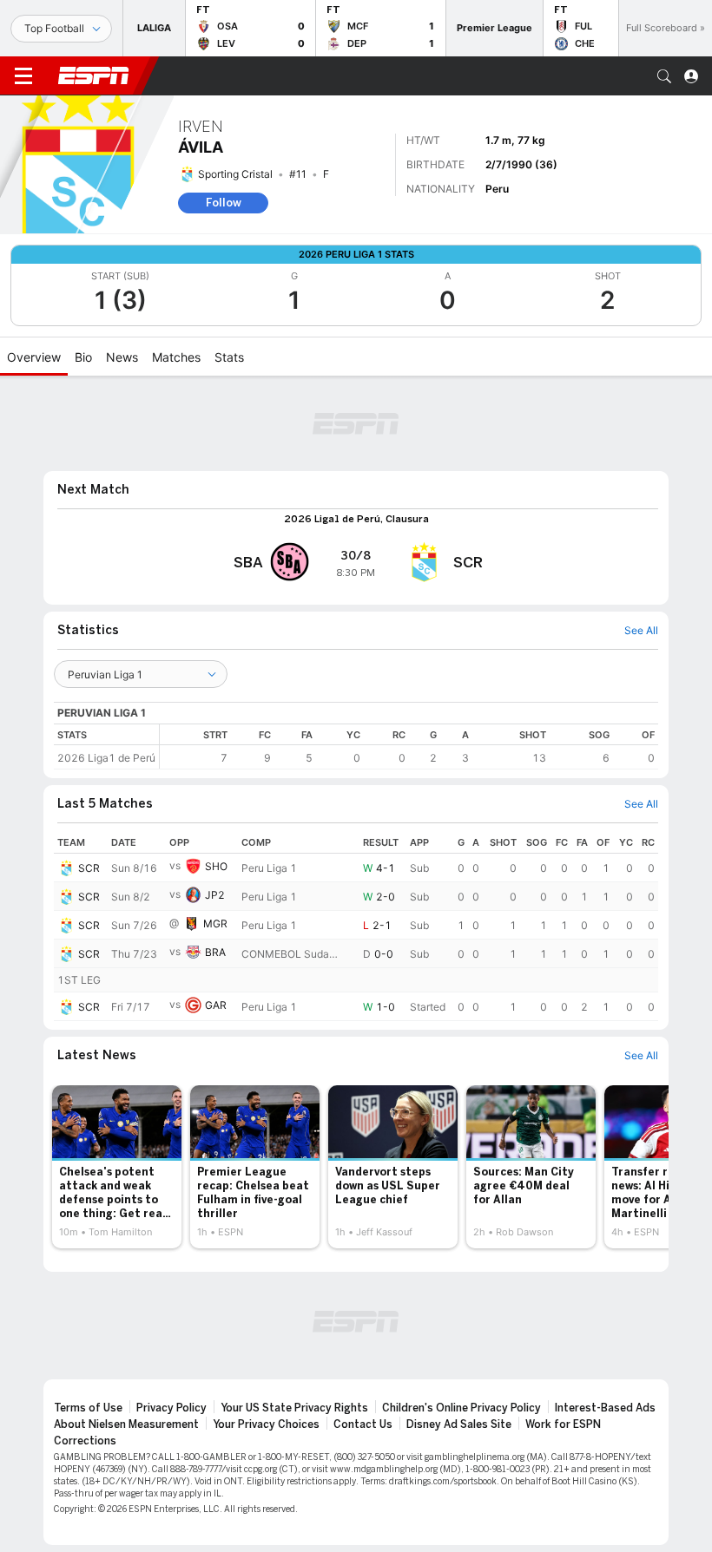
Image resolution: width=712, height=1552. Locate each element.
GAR (216, 1005)
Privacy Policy (171, 1408)
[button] (664, 76)
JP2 (215, 894)
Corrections (85, 1441)
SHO (216, 866)
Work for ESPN (563, 1424)
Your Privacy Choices (266, 1424)
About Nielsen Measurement (126, 1424)
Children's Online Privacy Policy (461, 1408)
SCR (89, 867)
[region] (409, 746)
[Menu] (23, 76)
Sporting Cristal (235, 173)
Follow (223, 202)
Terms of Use (88, 1408)
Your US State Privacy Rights (294, 1408)
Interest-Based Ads (605, 1408)
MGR (215, 923)
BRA (215, 952)
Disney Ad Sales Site (458, 1424)
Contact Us (362, 1424)
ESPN (93, 75)
